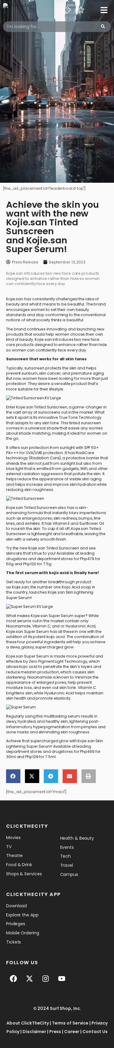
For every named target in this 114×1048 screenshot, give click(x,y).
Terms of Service (70, 1023)
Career (71, 1032)
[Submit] (103, 26)
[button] (13, 776)
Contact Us (95, 1032)
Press (55, 1032)
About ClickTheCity (27, 1023)
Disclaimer (34, 1032)
